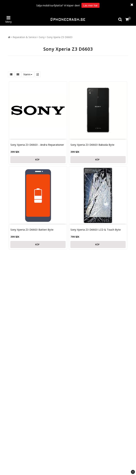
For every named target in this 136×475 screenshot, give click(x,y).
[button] (127, 19)
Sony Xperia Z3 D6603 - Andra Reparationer (37, 144)
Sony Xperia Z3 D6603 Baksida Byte (92, 144)
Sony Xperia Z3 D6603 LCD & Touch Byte (95, 229)
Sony (42, 37)
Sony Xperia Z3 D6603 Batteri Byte (31, 229)
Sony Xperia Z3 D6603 (59, 37)
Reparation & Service (25, 37)
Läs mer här (90, 5)
